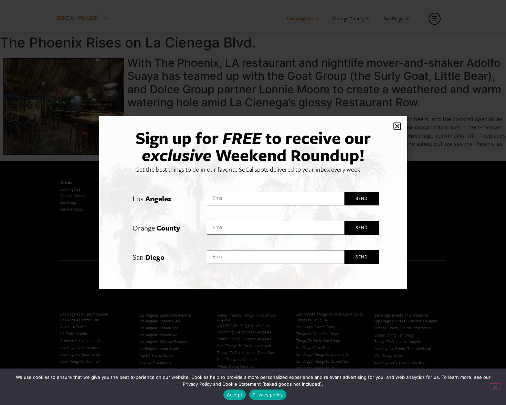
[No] (495, 386)
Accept (235, 394)
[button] (397, 126)
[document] (253, 202)
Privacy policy (268, 394)
